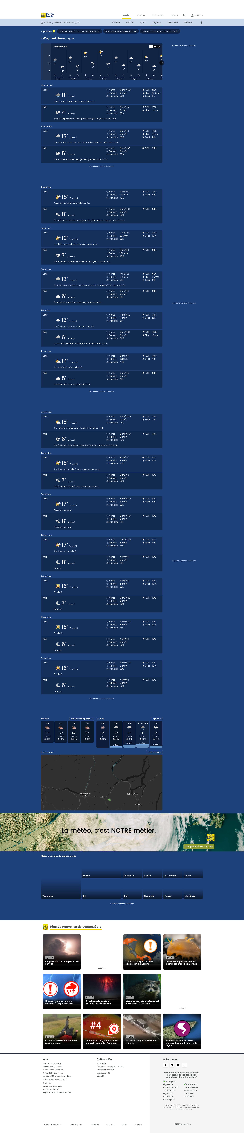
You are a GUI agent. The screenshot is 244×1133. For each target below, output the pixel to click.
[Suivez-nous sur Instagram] (172, 1065)
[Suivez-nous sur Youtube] (178, 1065)
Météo (48, 22)
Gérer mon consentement (55, 1079)
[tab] (151, 46)
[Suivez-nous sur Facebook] (165, 1065)
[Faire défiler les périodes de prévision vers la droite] (161, 62)
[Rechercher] (184, 15)
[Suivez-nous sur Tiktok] (184, 1065)
